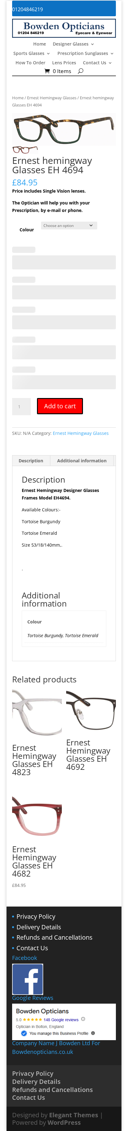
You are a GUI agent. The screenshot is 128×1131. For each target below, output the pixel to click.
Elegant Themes (73, 1115)
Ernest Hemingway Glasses (51, 98)
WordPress (64, 1122)
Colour (27, 230)
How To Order (30, 63)
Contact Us (94, 63)
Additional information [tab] (82, 461)
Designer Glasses (71, 44)
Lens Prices (64, 63)
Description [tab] (31, 461)
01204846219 (27, 9)
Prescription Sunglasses (82, 53)
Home (39, 44)
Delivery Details (38, 927)
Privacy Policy (35, 916)
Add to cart (60, 406)
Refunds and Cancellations (54, 937)
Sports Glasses (28, 53)
